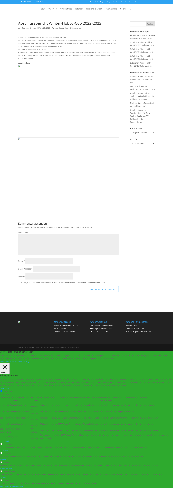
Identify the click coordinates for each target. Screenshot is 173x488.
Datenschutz (139, 2)
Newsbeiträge (66, 9)
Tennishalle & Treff (94, 9)
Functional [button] (4, 441)
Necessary (7, 391)
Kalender (79, 9)
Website (21, 276)
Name (21, 261)
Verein (51, 9)
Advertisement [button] (6, 468)
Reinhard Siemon (29, 28)
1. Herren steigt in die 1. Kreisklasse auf (142, 79)
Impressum (151, 2)
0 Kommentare (76, 28)
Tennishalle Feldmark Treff (101, 325)
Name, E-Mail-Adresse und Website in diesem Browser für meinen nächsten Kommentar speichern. (63, 283)
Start (43, 9)
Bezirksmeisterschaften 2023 (142, 89)
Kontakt (124, 2)
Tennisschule (111, 9)
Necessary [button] (4, 388)
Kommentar (24, 232)
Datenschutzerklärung (19, 361)
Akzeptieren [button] (5, 361)
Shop (131, 2)
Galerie (123, 9)
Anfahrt (115, 2)
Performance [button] (5, 450)
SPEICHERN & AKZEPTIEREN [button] (11, 486)
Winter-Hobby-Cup (96, 2)
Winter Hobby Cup (60, 28)
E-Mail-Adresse (25, 269)
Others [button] (3, 477)
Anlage (107, 2)
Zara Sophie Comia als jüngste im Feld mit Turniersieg (142, 96)
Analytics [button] (4, 459)
